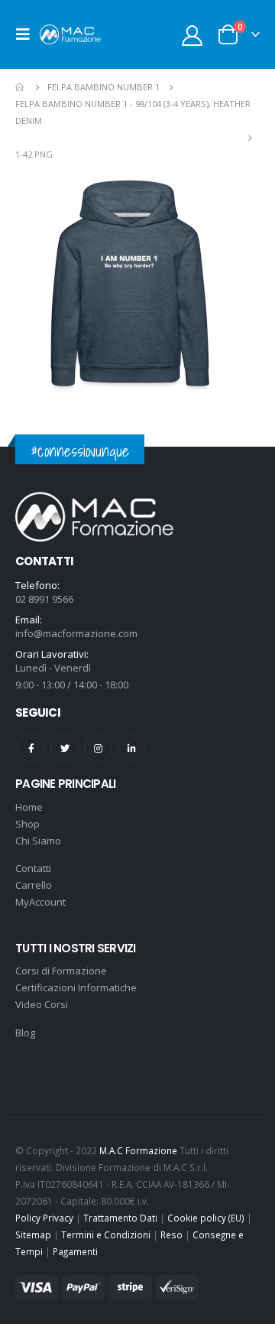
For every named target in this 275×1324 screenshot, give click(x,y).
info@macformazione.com (76, 633)
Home (29, 807)
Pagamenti (75, 1251)
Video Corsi (41, 1004)
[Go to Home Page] (20, 87)
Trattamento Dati (120, 1218)
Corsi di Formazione (61, 971)
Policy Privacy (44, 1218)
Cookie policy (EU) (205, 1218)
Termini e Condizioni (105, 1234)
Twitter (64, 748)
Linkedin (132, 748)
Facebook (31, 748)
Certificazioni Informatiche (76, 987)
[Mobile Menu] (27, 34)
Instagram (98, 748)
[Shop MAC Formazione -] (70, 34)
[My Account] (192, 34)
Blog (25, 1032)
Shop (27, 824)
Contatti (33, 868)
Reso (171, 1234)
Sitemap (33, 1234)
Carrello (33, 885)
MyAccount (40, 902)
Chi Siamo (38, 840)
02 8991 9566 (44, 599)
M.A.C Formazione (138, 1150)
